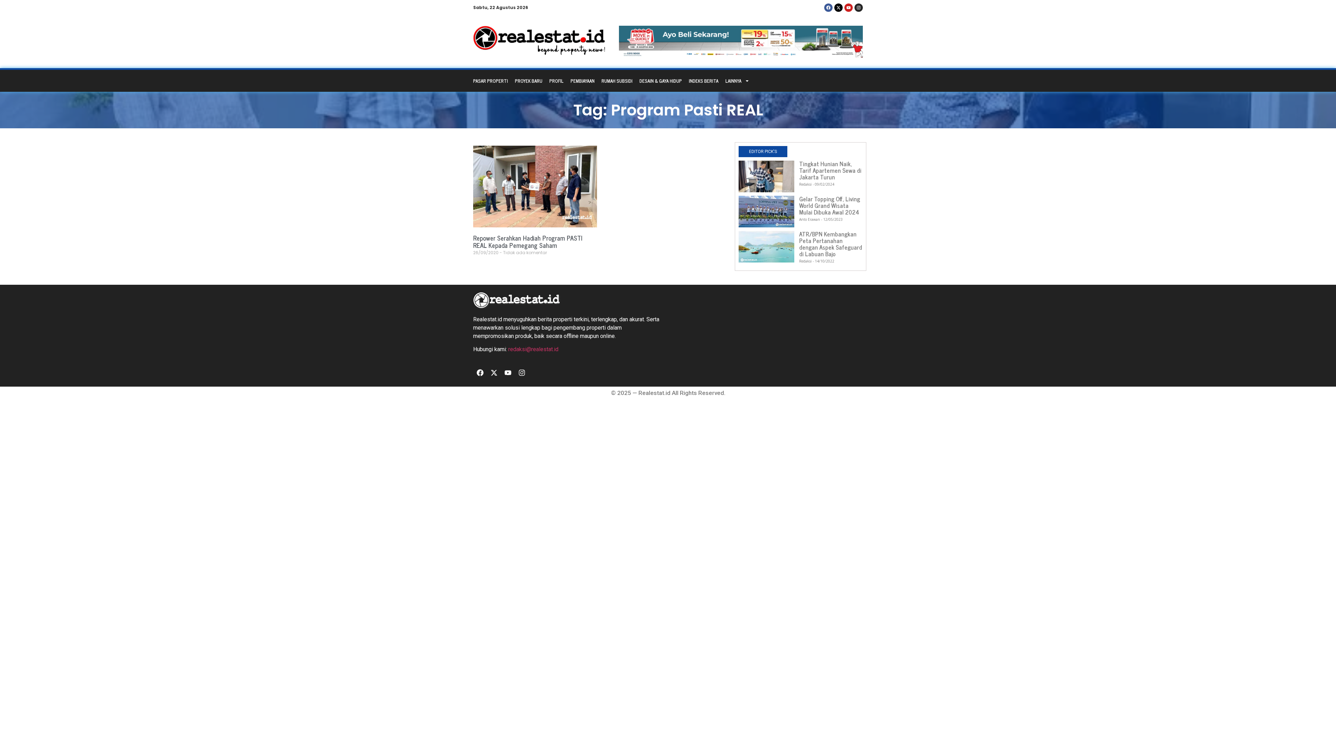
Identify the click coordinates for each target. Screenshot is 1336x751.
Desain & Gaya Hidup (660, 80)
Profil (556, 80)
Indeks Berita (703, 80)
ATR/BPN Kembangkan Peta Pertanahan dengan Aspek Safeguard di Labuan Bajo (830, 244)
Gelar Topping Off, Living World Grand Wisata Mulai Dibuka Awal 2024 (829, 205)
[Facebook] (828, 7)
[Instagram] (858, 7)
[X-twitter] (838, 7)
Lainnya (733, 80)
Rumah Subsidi (617, 80)
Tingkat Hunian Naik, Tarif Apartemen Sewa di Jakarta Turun (830, 170)
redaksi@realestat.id (533, 349)
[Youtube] (848, 7)
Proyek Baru (528, 80)
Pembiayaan (583, 80)
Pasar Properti (490, 80)
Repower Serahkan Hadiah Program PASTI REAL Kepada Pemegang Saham (527, 242)
